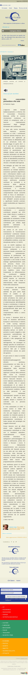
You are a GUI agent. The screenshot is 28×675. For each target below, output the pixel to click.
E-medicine (6, 625)
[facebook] (11, 541)
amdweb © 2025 (24, 658)
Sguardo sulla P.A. (9, 650)
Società (5, 646)
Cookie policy (11, 666)
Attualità (6, 653)
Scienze (5, 614)
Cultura (5, 622)
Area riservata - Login (6, 5)
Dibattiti (5, 648)
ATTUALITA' (3, 51)
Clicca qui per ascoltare (11, 93)
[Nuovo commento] (7, 533)
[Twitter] (16, 541)
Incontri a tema (8, 635)
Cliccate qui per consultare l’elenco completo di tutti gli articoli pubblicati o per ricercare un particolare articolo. (14, 559)
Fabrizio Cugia (13, 527)
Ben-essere (6, 627)
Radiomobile (7, 609)
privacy (23, 598)
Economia (10, 51)
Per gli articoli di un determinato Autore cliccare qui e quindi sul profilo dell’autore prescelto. (14, 563)
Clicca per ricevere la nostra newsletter (16, 596)
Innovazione (7, 612)
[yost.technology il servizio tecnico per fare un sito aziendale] (24, 674)
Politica (5, 643)
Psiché (5, 630)
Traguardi (6, 632)
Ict (3, 607)
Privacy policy (17, 666)
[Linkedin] (13, 541)
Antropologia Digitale (10, 617)
